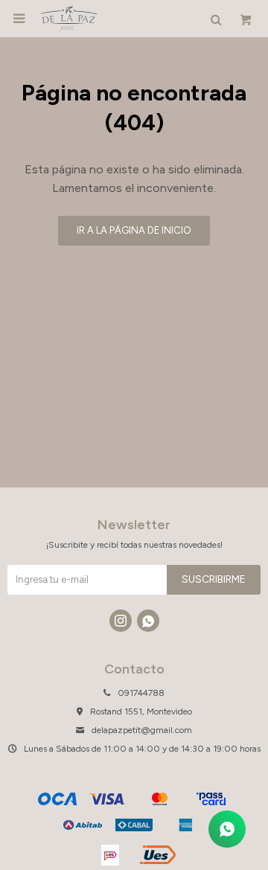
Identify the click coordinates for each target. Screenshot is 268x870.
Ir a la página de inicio (134, 230)
